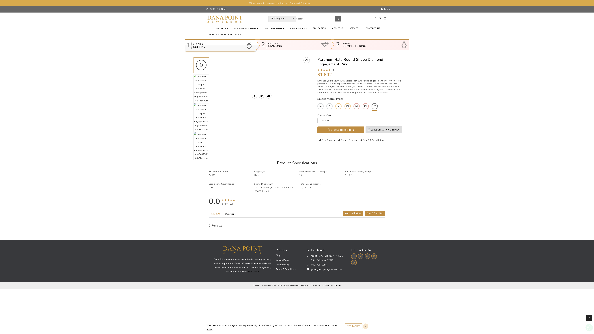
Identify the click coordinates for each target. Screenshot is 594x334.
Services (354, 28)
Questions (230, 213)
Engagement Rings (245, 28)
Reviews (215, 213)
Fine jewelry (297, 28)
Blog (278, 255)
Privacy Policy (282, 264)
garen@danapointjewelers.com (326, 269)
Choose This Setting (342, 130)
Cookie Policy (282, 260)
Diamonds (220, 28)
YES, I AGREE (353, 326)
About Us (337, 28)
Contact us (373, 28)
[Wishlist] (381, 18)
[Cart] (385, 18)
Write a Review (353, 213)
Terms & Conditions (286, 269)
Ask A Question (375, 213)
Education (319, 28)
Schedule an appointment (385, 130)
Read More (253, 271)
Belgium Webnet (333, 285)
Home (212, 34)
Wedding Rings (273, 28)
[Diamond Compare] (375, 18)
